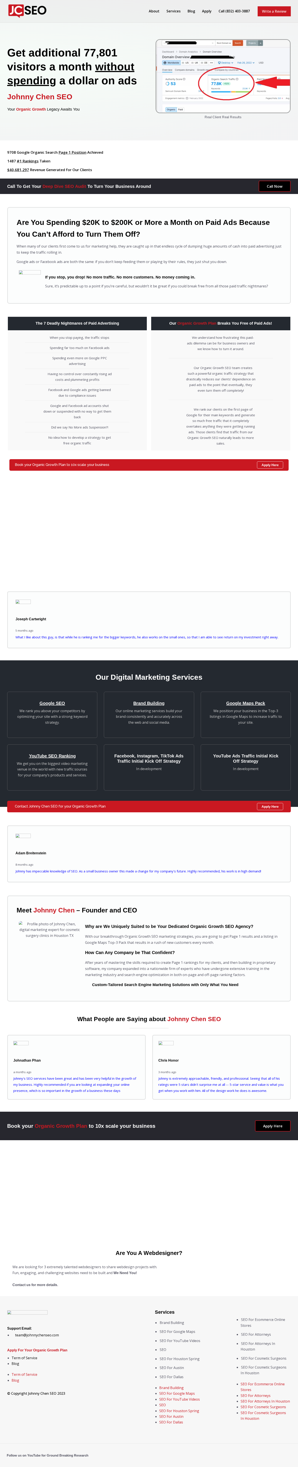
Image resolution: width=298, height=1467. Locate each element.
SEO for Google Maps (177, 1331)
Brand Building (148, 703)
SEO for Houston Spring (180, 1358)
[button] (274, 11)
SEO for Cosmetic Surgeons (263, 1358)
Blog (15, 1363)
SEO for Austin (172, 1367)
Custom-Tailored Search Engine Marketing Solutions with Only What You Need (165, 985)
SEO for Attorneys (256, 1334)
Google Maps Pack (245, 703)
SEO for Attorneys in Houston (265, 1401)
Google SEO (52, 703)
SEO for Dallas (171, 1376)
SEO (163, 1349)
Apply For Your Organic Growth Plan (37, 1350)
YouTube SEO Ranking (52, 756)
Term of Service (24, 1358)
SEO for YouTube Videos (180, 1340)
